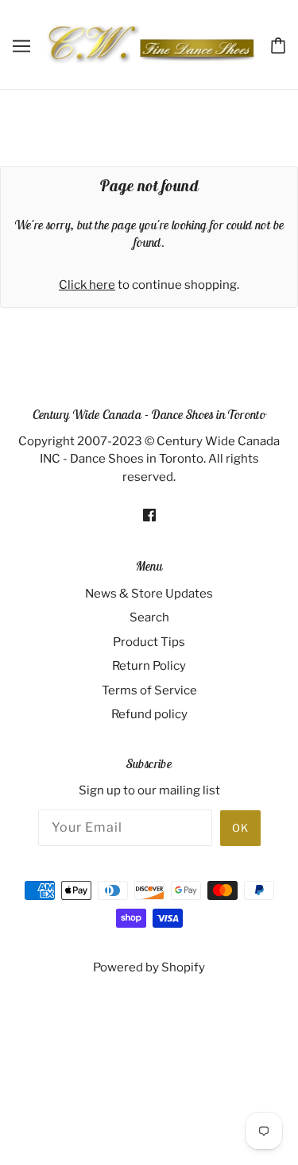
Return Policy (149, 666)
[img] (149, 514)
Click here (87, 285)
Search (149, 617)
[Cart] (278, 44)
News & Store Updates (149, 593)
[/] (150, 44)
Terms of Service (149, 690)
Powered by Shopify (149, 967)
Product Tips (149, 642)
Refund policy (149, 714)
